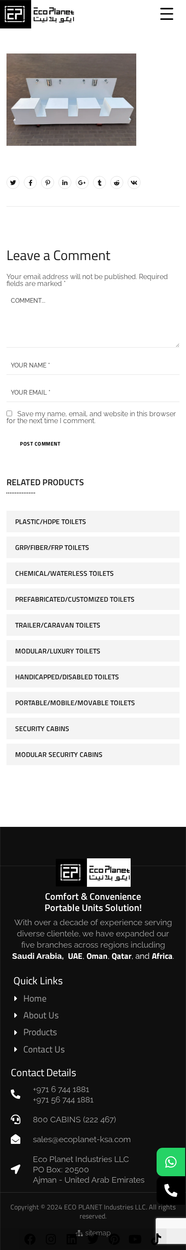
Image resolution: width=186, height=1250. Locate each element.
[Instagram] (51, 1239)
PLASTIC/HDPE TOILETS (50, 521)
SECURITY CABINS (42, 728)
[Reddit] (116, 182)
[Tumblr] (99, 182)
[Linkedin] (72, 1239)
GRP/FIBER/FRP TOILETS (52, 547)
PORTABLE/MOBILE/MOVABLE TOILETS (75, 702)
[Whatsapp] (171, 1162)
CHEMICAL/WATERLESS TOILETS (64, 573)
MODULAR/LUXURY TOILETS (57, 651)
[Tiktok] (156, 1239)
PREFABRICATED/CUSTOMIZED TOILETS (75, 599)
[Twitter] (93, 1239)
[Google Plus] (82, 182)
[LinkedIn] (64, 182)
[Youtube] (135, 1239)
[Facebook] (30, 1239)
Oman (97, 955)
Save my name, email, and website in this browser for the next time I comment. (91, 417)
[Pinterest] (114, 1239)
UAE (75, 955)
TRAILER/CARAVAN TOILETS (57, 625)
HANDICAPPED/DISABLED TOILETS (67, 677)
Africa (162, 955)
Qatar (121, 955)
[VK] (134, 182)
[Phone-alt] (171, 1190)
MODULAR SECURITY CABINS (59, 754)
